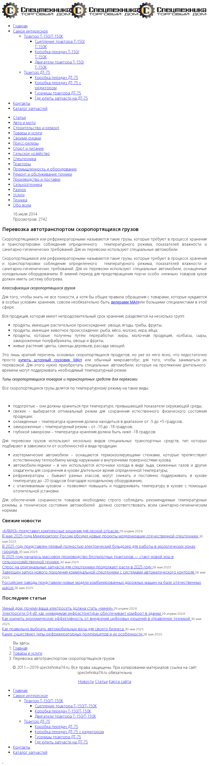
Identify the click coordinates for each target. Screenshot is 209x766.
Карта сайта (120, 681)
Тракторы (22, 163)
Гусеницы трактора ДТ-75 (58, 93)
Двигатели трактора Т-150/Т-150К (65, 716)
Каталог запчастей (30, 108)
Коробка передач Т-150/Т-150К (63, 711)
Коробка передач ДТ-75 (56, 77)
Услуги (18, 194)
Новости (86, 681)
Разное (19, 189)
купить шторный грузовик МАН (50, 359)
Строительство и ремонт (36, 127)
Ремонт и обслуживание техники (42, 174)
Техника (20, 199)
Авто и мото (24, 122)
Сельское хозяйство (31, 153)
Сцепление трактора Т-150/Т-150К (66, 705)
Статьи (19, 117)
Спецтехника (24, 158)
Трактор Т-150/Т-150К (43, 36)
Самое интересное (30, 31)
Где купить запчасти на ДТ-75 (61, 98)
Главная (20, 26)
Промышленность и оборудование (45, 169)
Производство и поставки (36, 179)
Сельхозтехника (27, 184)
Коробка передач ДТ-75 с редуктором (69, 731)
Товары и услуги (27, 132)
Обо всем (22, 205)
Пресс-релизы (26, 143)
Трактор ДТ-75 (37, 72)
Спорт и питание (28, 148)
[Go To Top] (2, 761)
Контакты (21, 103)
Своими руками (27, 138)
